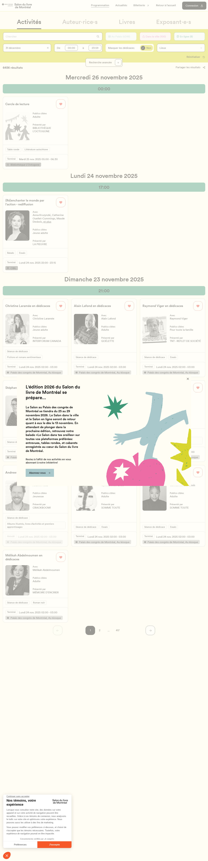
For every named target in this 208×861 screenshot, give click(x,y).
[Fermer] (188, 379)
